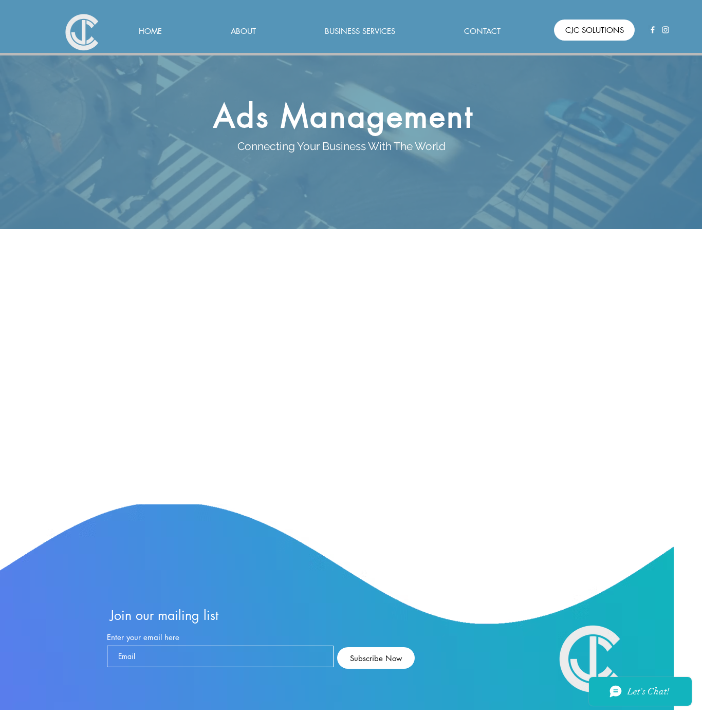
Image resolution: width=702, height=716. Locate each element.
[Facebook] (652, 29)
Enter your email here (143, 637)
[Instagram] (665, 29)
